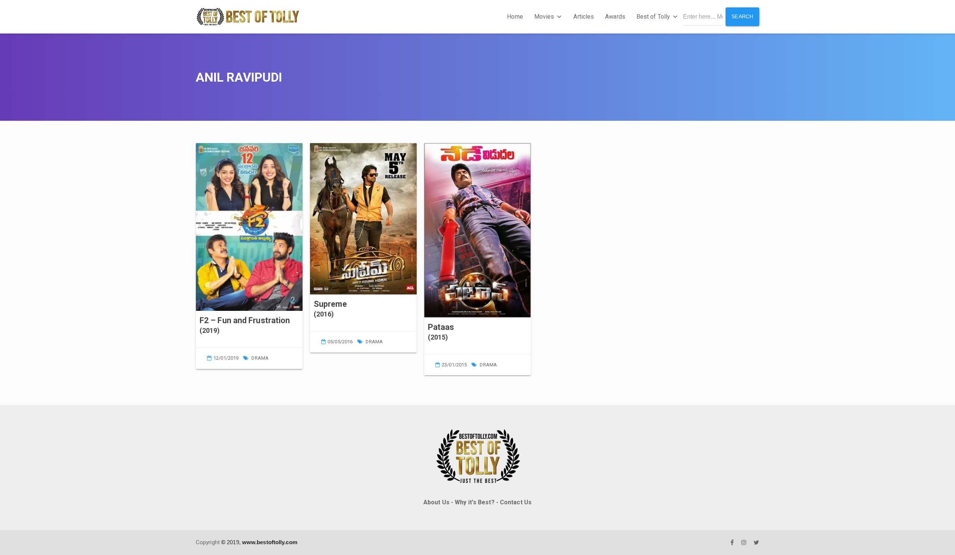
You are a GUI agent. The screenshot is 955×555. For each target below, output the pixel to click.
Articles (583, 16)
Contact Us (516, 502)
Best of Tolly (653, 16)
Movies (544, 16)
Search (742, 16)
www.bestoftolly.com (269, 542)
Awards (615, 16)
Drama (260, 358)
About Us (436, 502)
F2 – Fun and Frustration (245, 320)
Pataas (441, 327)
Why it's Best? (474, 502)
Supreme (330, 304)
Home (515, 16)
